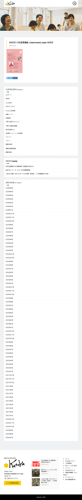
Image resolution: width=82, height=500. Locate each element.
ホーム (67, 458)
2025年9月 (9, 224)
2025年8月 (9, 228)
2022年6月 (9, 353)
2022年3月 (9, 364)
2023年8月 (9, 301)
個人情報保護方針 (70, 479)
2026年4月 (9, 199)
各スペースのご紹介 (71, 465)
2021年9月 (9, 386)
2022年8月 (9, 345)
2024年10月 (10, 257)
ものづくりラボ (10, 106)
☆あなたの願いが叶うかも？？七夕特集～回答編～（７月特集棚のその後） (27, 173)
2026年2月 (9, 206)
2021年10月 (10, 382)
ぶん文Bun (9, 102)
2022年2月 (9, 367)
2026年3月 (9, 202)
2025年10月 (10, 221)
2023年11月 (10, 290)
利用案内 (8, 118)
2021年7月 (9, 393)
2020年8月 (9, 434)
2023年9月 (9, 298)
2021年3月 (9, 408)
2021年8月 (9, 389)
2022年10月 (10, 338)
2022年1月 (9, 371)
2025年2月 (9, 250)
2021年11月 (10, 378)
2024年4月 (9, 276)
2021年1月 (9, 415)
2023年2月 (9, 323)
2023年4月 (9, 316)
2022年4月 (9, 360)
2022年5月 (9, 356)
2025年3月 (9, 246)
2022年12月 (10, 331)
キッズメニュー (69, 477)
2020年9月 (9, 430)
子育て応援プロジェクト (13, 121)
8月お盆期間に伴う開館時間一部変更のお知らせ (20, 166)
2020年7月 (9, 437)
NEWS (8, 98)
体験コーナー (9, 114)
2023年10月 (10, 294)
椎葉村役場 (9, 144)
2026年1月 (9, 210)
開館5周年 (9, 152)
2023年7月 (9, 305)
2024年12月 (10, 254)
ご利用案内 (68, 463)
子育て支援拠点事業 (11, 126)
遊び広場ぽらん (10, 129)
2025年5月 (9, 239)
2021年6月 (9, 397)
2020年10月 (10, 426)
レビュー (8, 140)
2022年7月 (9, 349)
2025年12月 (10, 213)
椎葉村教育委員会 (11, 148)
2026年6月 (9, 191)
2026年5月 (9, 195)
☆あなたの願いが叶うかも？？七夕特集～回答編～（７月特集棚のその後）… (49, 480)
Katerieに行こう (70, 470)
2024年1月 (9, 283)
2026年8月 (9, 188)
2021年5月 (9, 401)
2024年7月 (9, 268)
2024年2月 (9, 279)
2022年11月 (10, 334)
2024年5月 (9, 272)
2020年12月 (10, 419)
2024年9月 (9, 261)
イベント (67, 468)
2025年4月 (9, 243)
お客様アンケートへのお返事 (14, 133)
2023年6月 (9, 309)
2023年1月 (9, 327)
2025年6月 (9, 235)
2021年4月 (9, 404)
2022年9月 (9, 342)
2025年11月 (10, 217)
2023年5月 (9, 312)
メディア (8, 137)
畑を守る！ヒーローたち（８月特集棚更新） (18, 170)
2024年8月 (9, 265)
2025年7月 (9, 232)
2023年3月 (9, 320)
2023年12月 (10, 287)
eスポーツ (9, 95)
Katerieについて (70, 461)
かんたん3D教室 (10, 110)
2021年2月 (9, 411)
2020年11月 (10, 423)
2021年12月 (10, 375)
